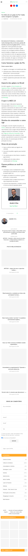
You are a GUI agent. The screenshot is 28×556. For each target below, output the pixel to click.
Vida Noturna (15, 499)
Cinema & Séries (15, 459)
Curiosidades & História (15, 466)
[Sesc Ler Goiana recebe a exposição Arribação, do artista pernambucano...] (14, 534)
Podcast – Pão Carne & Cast (15, 489)
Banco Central (17, 106)
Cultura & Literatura (15, 463)
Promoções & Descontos (15, 492)
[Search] (26, 1)
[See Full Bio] (17, 206)
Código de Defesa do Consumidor (11, 133)
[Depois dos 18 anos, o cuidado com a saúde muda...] (23, 525)
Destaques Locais (15, 469)
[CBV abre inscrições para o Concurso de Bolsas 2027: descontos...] (4, 543)
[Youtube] (11, 6)
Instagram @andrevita (9, 517)
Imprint (6, 512)
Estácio (3, 127)
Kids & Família (15, 479)
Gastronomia (15, 476)
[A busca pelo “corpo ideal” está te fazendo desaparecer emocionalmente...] (14, 525)
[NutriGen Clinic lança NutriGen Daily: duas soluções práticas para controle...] (14, 543)
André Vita (6, 18)
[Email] (17, 6)
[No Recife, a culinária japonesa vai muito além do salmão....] (4, 534)
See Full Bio (13, 206)
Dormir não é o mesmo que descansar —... (14, 392)
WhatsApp (5, 97)
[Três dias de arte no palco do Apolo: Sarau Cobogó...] (23, 534)
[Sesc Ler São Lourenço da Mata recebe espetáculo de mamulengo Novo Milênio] (14, 332)
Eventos (15, 472)
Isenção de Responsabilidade (16, 510)
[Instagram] (14, 6)
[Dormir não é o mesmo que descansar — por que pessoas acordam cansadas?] (14, 381)
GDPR (4, 510)
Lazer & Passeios (15, 482)
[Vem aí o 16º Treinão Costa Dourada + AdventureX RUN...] (4, 525)
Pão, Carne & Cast (7, 550)
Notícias (15, 486)
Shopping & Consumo (15, 496)
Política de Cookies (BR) (16, 512)
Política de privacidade (14, 513)
